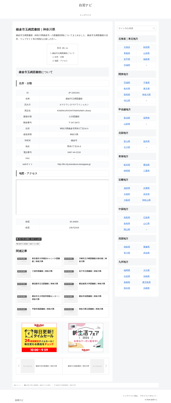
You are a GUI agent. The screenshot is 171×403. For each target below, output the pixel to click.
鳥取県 (127, 217)
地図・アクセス (61, 61)
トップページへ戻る (130, 396)
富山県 (127, 141)
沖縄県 (146, 288)
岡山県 (127, 229)
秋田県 (146, 47)
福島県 (146, 59)
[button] (154, 28)
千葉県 (146, 82)
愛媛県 (146, 247)
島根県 (127, 223)
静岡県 (127, 171)
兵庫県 (146, 188)
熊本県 (127, 288)
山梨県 (127, 124)
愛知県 (146, 165)
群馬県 (127, 94)
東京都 (146, 88)
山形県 (146, 53)
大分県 (146, 270)
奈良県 (146, 194)
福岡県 (127, 270)
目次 (59, 48)
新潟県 (127, 118)
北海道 (127, 47)
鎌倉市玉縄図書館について (63, 53)
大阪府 (127, 200)
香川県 (127, 253)
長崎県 (127, 282)
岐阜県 (127, 165)
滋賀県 (127, 188)
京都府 (127, 194)
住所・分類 (59, 57)
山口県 (146, 223)
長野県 (146, 118)
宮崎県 (146, 276)
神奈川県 (146, 94)
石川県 (127, 147)
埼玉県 (127, 100)
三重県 (146, 171)
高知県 (146, 253)
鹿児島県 (146, 282)
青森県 (127, 53)
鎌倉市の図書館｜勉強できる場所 (28, 244)
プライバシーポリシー (148, 396)
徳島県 (127, 247)
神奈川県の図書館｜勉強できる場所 (29, 239)
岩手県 (127, 59)
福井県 (146, 141)
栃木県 (127, 88)
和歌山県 (146, 200)
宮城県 (127, 65)
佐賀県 (127, 276)
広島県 (146, 217)
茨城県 (127, 82)
